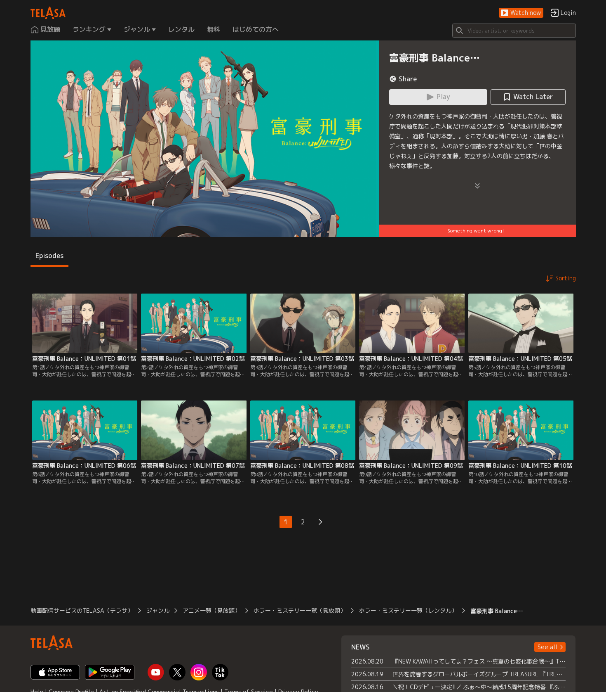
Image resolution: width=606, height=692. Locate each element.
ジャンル (157, 610)
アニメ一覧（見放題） (211, 610)
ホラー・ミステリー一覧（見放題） (300, 610)
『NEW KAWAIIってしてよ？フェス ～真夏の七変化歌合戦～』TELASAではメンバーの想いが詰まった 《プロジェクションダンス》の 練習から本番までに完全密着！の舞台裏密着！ (479, 661)
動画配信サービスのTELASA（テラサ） (82, 610)
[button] (521, 13)
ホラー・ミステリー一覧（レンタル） (408, 610)
